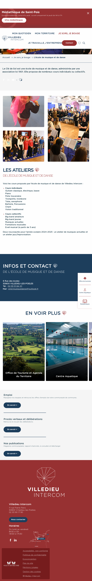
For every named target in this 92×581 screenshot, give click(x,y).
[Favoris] (80, 43)
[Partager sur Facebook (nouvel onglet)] (3, 80)
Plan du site (28, 563)
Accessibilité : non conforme (35, 551)
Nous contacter (18, 519)
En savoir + (12, 405)
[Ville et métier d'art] (11, 564)
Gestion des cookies (32, 572)
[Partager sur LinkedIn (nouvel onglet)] (8, 80)
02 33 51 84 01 (15, 286)
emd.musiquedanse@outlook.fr (23, 289)
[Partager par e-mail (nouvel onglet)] (13, 80)
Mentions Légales (30, 567)
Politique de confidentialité (34, 555)
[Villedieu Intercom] (46, 482)
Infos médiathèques (14, 20)
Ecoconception (29, 559)
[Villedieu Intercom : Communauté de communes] (12, 38)
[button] (84, 43)
